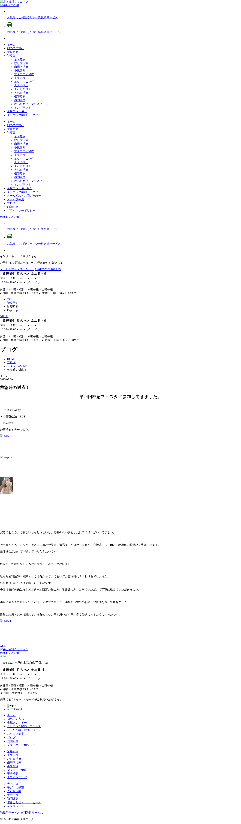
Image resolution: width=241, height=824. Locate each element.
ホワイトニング (24, 81)
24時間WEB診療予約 (48, 269)
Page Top (12, 310)
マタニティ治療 (24, 74)
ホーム (11, 44)
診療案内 (12, 55)
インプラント (22, 107)
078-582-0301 (9, 5)
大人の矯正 (21, 85)
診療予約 (12, 302)
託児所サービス (10, 812)
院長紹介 (12, 51)
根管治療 (19, 96)
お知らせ (12, 741)
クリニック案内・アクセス (24, 115)
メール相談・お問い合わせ (17, 269)
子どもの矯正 (22, 89)
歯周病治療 (21, 66)
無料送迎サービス (31, 812)
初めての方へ (15, 48)
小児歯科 (19, 70)
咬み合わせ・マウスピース (31, 103)
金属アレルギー (17, 111)
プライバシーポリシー (21, 744)
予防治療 (19, 59)
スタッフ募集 (15, 733)
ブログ (11, 737)
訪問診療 (19, 100)
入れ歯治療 (21, 92)
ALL (3, 645)
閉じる (4, 316)
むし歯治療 (21, 63)
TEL (9, 299)
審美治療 (19, 77)
